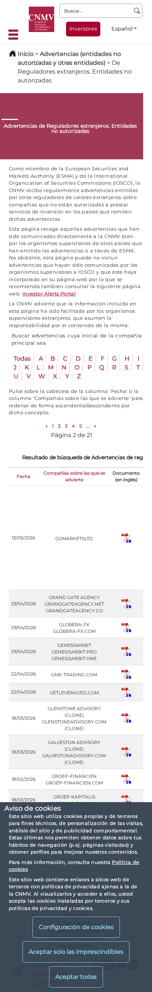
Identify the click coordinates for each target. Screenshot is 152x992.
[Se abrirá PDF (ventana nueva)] (126, 537)
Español (122, 28)
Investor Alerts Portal (49, 294)
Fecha (23, 476)
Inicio (26, 53)
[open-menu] (15, 34)
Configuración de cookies (76, 927)
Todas (22, 358)
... (88, 426)
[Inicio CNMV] (41, 19)
